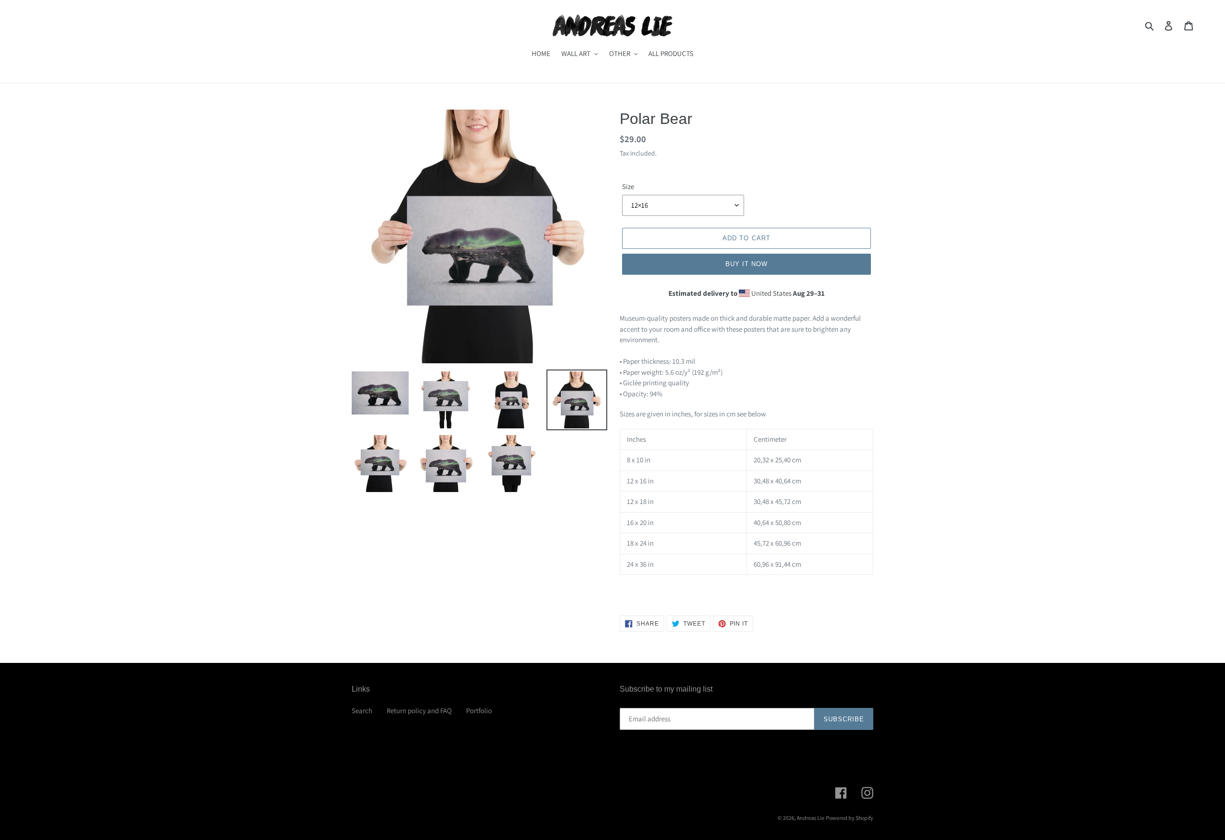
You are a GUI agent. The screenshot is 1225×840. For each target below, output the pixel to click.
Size (628, 186)
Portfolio (479, 710)
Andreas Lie (810, 817)
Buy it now (746, 264)
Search (362, 710)
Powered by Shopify (849, 817)
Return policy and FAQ (419, 710)
